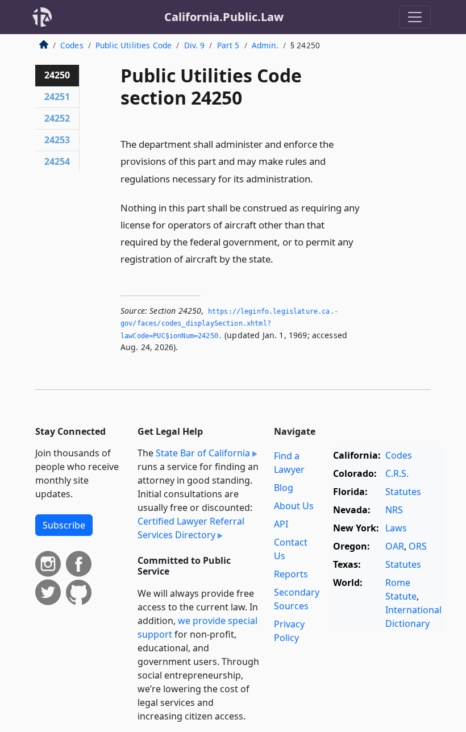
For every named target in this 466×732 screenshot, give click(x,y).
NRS (394, 510)
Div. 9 (194, 45)
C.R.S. (397, 473)
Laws (396, 528)
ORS (418, 546)
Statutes (403, 491)
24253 (57, 140)
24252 (57, 118)
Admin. (265, 45)
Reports (291, 574)
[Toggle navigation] (415, 17)
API (281, 524)
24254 (57, 161)
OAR (394, 546)
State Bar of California (203, 453)
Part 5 (228, 45)
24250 (57, 75)
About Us (294, 506)
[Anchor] (319, 178)
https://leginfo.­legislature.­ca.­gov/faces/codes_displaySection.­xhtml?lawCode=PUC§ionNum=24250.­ (229, 323)
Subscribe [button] (64, 525)
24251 (57, 96)
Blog (283, 487)
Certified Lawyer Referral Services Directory (191, 528)
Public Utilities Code (133, 45)
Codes (72, 45)
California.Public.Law (224, 16)
